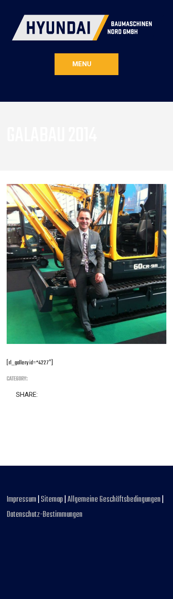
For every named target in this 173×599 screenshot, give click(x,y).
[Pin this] (83, 395)
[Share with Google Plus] (71, 395)
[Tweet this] (58, 395)
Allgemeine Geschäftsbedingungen (114, 499)
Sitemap (52, 499)
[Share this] (46, 395)
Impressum (22, 499)
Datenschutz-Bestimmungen (45, 514)
